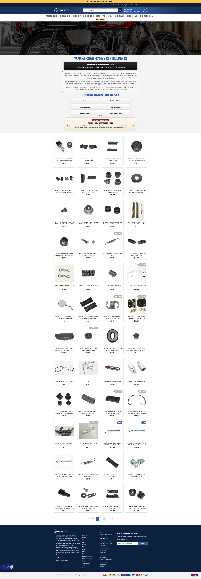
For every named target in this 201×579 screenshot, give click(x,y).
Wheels (151, 16)
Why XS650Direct (104, 548)
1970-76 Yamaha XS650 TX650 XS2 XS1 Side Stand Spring (88, 475)
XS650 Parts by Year (105, 541)
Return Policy (134, 5)
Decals (75, 16)
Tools (146, 16)
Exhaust (98, 16)
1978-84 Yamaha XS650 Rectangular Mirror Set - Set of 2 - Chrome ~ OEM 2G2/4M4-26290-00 (64, 381)
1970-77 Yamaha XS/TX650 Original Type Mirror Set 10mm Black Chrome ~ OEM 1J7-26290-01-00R (64, 317)
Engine (92, 16)
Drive (79, 16)
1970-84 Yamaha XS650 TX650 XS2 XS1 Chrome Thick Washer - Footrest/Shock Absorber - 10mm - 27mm (136, 191)
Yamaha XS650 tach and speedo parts (84, 89)
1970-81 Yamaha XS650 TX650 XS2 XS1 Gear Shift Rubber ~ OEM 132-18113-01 (88, 286)
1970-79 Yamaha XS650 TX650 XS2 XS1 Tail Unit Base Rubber (112, 412)
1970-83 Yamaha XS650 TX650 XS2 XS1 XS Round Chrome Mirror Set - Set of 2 (136, 286)
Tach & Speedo (139, 16)
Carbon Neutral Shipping (106, 559)
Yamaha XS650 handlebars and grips (93, 87)
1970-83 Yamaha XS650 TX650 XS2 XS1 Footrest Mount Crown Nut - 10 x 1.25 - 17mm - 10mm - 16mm (88, 223)
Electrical (86, 16)
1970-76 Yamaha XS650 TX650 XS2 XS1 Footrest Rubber (136, 254)
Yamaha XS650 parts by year (106, 89)
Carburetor (62, 16)
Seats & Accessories (85, 113)
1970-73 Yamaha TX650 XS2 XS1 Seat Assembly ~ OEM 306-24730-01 (64, 349)
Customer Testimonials (106, 543)
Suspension (130, 16)
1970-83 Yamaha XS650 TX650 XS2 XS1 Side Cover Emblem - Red (112, 444)
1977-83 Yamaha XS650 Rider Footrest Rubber (88, 159)
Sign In (101, 533)
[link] (64, 147)
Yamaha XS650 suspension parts (127, 87)
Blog (104, 5)
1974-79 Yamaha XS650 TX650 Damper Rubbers (112, 159)
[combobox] (194, 575)
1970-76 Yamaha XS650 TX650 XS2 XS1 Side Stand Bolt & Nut (88, 254)
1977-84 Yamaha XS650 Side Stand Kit (88, 380)
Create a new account (106, 534)
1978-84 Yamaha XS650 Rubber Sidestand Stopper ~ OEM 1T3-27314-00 (112, 286)
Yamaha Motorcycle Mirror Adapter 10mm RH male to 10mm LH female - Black (64, 507)
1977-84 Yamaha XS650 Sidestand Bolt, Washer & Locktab (88, 507)
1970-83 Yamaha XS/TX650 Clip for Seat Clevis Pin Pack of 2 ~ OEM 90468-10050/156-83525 (64, 286)
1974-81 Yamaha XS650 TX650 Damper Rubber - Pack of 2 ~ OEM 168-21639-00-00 (137, 507)
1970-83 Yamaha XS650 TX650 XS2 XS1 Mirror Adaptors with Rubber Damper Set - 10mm (136, 381)
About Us (102, 545)
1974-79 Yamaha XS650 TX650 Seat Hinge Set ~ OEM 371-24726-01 (137, 317)
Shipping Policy (126, 5)
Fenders (85, 101)
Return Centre (103, 555)
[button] (7, 567)
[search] (120, 10)
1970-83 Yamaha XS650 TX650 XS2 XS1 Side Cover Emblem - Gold (64, 475)
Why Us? (109, 5)
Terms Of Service (104, 562)
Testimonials (116, 5)
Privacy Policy (103, 564)
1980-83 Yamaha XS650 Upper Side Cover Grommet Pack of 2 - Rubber (112, 223)
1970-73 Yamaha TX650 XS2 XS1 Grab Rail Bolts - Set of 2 (136, 475)
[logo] (61, 10)
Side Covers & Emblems (115, 113)
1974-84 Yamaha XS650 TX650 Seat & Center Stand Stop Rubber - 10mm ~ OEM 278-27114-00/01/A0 (136, 349)
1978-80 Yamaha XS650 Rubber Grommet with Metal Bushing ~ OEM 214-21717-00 (64, 254)
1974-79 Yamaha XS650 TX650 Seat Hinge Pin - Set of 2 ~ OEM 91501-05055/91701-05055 (136, 223)
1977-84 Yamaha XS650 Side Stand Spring (112, 254)
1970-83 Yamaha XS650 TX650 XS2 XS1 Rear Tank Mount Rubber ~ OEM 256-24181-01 (64, 223)
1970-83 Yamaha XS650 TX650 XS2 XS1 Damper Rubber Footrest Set (64, 191)
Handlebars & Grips (119, 16)
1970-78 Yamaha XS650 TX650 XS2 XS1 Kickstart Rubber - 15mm (88, 412)
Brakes (55, 16)
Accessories (85, 533)
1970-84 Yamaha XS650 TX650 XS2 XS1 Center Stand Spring (112, 317)
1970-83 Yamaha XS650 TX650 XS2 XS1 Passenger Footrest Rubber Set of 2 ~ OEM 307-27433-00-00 (88, 317)
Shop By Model (100, 20)
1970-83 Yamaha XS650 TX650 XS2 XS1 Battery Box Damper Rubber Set (64, 412)
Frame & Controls (107, 16)
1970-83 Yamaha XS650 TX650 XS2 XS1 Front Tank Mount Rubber (136, 159)
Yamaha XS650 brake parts (110, 87)
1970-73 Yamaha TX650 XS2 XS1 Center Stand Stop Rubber (88, 349)
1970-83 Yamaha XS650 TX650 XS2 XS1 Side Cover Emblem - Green (136, 444)
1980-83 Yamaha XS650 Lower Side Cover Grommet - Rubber (112, 349)
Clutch (69, 16)
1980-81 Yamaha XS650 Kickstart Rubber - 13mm (113, 475)
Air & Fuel (49, 16)
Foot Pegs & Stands (115, 101)
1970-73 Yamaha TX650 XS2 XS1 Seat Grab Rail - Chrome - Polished (137, 412)
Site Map (102, 566)
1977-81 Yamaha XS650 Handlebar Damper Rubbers (113, 191)
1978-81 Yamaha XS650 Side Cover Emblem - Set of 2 (64, 444)
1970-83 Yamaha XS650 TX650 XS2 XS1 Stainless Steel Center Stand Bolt (112, 381)
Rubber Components (115, 107)
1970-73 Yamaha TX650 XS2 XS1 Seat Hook (88, 444)
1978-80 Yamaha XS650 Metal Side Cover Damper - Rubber (88, 191)
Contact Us (143, 5)
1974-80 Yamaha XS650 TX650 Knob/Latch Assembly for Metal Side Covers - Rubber (64, 160)
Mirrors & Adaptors (85, 107)
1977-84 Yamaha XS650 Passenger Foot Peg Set (112, 507)
